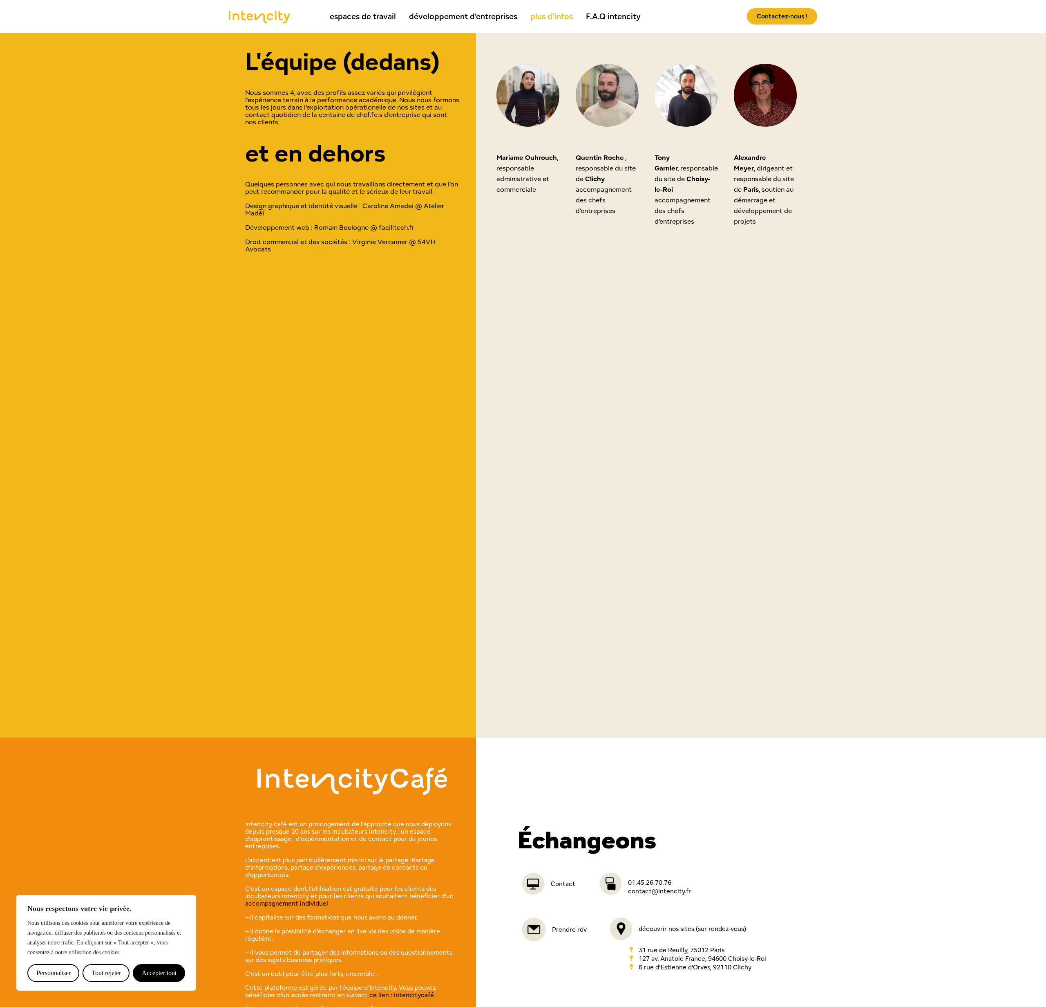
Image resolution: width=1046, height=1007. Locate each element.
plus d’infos (551, 16)
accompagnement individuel (286, 903)
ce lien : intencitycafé (401, 995)
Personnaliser (53, 972)
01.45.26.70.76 (649, 882)
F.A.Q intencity (613, 16)
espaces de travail (363, 16)
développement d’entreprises (463, 16)
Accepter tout (159, 972)
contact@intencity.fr (659, 891)
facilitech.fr (396, 227)
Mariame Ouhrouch (526, 157)
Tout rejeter (106, 972)
